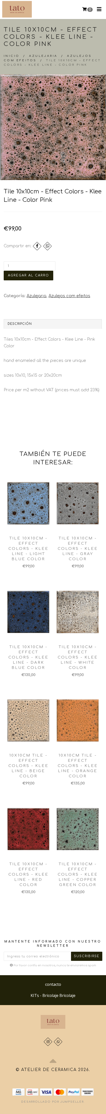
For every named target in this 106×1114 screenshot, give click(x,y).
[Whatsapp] (58, 1042)
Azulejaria (43, 56)
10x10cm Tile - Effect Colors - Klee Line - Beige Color (28, 765)
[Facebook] (37, 246)
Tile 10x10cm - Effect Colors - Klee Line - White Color (78, 657)
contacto (53, 984)
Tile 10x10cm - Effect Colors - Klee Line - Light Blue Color (28, 548)
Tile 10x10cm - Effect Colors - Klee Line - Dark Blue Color (28, 657)
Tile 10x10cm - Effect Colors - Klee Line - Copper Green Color (78, 874)
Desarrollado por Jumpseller (52, 1101)
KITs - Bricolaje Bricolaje (53, 995)
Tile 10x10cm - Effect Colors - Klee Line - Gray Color (78, 548)
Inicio (11, 56)
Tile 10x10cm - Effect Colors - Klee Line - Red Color (28, 874)
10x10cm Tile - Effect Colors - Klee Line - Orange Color (78, 765)
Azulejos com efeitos (69, 296)
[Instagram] (48, 1042)
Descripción (20, 324)
